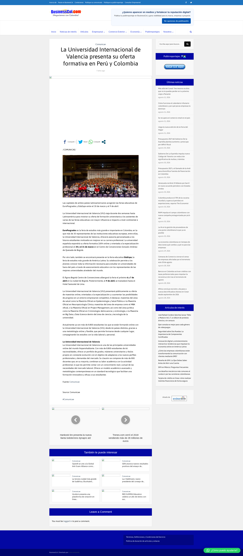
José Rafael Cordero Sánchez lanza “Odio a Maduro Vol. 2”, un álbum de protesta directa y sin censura (174, 318)
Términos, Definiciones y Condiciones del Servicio (145, 537)
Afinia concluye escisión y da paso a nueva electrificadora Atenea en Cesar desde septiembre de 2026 (173, 292)
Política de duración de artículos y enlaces (143, 541)
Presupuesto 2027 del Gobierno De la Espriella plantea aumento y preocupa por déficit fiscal (173, 142)
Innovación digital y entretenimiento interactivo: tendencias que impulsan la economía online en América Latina (174, 344)
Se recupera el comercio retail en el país (174, 118)
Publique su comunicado (93, 2)
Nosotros (167, 32)
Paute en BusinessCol (65, 2)
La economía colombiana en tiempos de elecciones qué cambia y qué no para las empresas (174, 245)
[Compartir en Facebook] (69, 142)
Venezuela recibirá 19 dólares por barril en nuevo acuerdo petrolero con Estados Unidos (174, 186)
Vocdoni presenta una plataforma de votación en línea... (83, 496)
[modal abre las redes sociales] (103, 142)
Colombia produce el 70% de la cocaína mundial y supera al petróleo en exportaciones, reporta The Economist (173, 200)
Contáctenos (79, 2)
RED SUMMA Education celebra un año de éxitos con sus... (134, 496)
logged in (67, 521)
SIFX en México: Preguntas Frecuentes (173, 367)
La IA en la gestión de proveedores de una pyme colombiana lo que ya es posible (173, 230)
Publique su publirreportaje (113, 2)
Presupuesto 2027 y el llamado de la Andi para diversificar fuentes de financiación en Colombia (174, 171)
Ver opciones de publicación (176, 21)
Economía (135, 32)
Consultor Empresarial (133, 2)
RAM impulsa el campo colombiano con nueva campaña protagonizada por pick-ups (174, 215)
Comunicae (100, 44)
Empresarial (97, 32)
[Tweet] (82, 142)
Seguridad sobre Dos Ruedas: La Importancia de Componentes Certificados (171, 334)
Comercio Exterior (117, 32)
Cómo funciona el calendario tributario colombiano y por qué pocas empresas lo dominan (174, 106)
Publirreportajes (152, 32)
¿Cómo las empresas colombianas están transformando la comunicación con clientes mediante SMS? (174, 353)
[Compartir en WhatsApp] (94, 142)
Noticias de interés (68, 32)
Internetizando (74, 552)
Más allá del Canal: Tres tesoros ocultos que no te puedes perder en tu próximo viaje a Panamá (173, 91)
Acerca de (52, 2)
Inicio (53, 32)
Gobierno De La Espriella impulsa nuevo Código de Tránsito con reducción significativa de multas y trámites (174, 156)
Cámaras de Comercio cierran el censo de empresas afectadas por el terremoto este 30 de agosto (174, 259)
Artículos (84, 32)
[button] (222, 550)
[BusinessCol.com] (66, 13)
